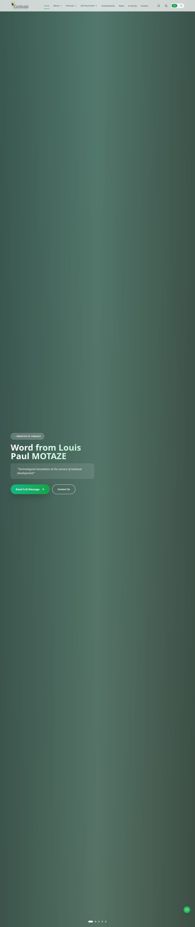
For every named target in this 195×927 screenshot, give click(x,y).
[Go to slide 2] (93, 921)
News (121, 5)
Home (46, 5)
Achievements (108, 5)
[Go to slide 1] (89, 921)
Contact (144, 5)
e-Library (132, 5)
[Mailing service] (187, 909)
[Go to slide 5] (106, 921)
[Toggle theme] (166, 5)
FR (181, 5)
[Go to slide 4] (102, 921)
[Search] (158, 5)
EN (174, 5)
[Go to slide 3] (97, 921)
